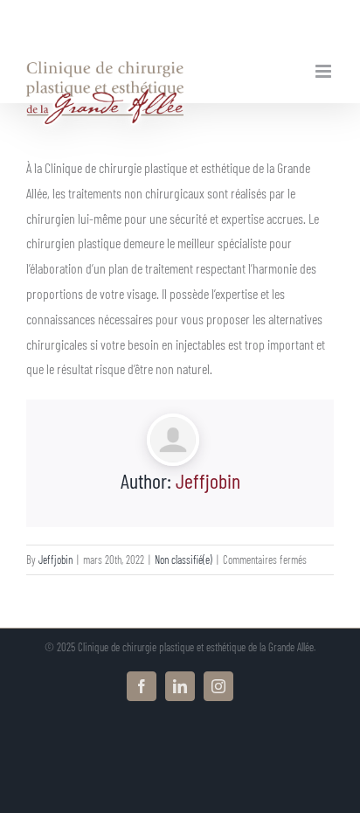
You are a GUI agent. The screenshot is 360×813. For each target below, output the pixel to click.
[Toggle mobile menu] (324, 71)
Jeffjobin (208, 480)
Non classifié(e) (183, 559)
